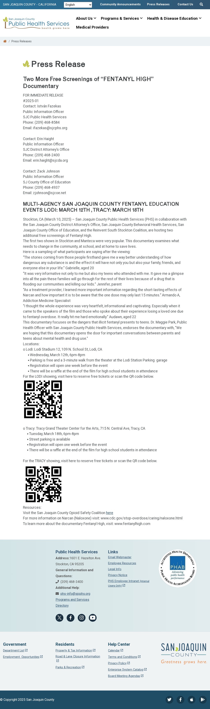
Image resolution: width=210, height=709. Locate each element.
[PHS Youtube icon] (93, 618)
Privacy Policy (117, 663)
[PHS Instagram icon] (82, 618)
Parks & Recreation (68, 667)
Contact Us (185, 4)
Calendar (114, 650)
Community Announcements (120, 4)
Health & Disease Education (172, 18)
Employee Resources (122, 563)
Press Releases (158, 4)
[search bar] (202, 3)
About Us (84, 18)
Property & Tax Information (74, 650)
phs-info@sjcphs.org (75, 594)
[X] (59, 618)
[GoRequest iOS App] (191, 700)
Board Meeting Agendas (124, 676)
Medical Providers (92, 27)
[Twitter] (169, 700)
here (109, 513)
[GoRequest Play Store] (203, 700)
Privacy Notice (117, 575)
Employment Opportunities (21, 657)
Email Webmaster (119, 557)
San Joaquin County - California (29, 4)
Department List (13, 650)
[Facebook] (70, 618)
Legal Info (114, 569)
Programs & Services (120, 18)
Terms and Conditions (122, 657)
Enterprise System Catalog (125, 669)
